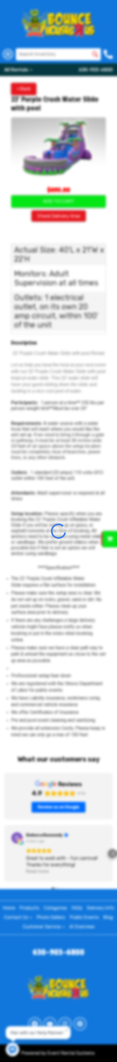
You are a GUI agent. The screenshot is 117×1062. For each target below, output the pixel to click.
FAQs (77, 908)
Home (9, 908)
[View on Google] (17, 838)
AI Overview (82, 926)
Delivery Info (100, 908)
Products (29, 908)
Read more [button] (37, 871)
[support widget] (104, 1048)
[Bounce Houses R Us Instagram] (64, 1023)
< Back (24, 88)
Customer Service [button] (42, 926)
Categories (55, 908)
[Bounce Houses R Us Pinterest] (80, 1023)
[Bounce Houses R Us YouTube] (49, 1023)
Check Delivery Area (58, 216)
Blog (108, 917)
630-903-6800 (96, 69)
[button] (4, 853)
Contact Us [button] (16, 917)
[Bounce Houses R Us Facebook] (34, 1023)
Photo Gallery (51, 917)
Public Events (84, 917)
